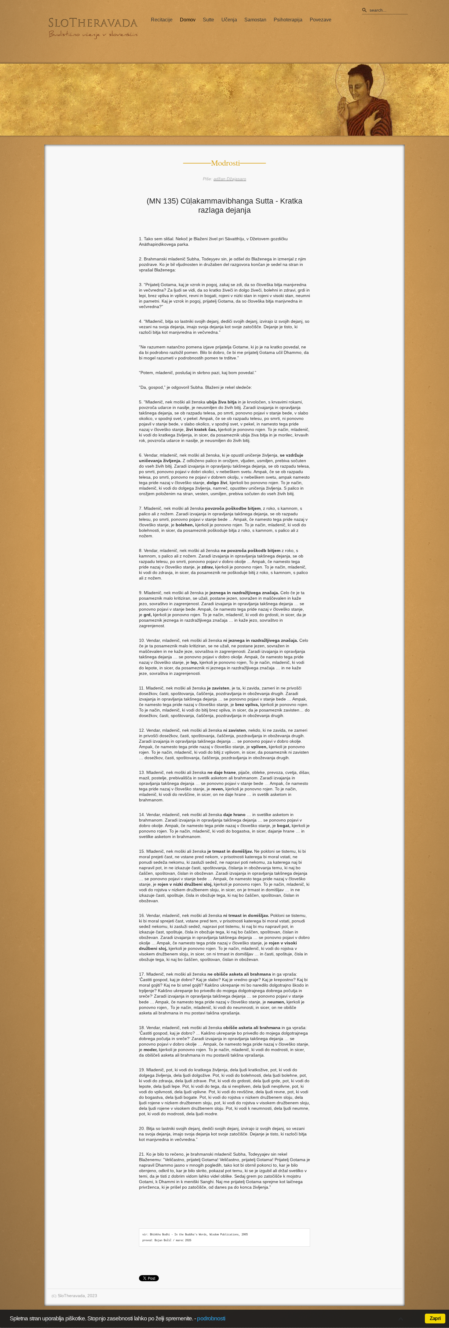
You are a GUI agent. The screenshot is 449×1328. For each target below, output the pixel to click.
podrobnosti (211, 1318)
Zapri (435, 1318)
